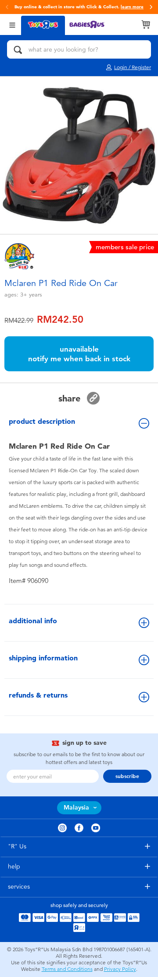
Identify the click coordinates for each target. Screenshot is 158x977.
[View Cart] (145, 24)
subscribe (127, 776)
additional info (33, 621)
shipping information (43, 658)
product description (42, 421)
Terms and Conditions (67, 969)
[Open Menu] (12, 24)
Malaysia (76, 807)
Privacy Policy (120, 969)
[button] (150, 6)
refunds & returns (38, 695)
